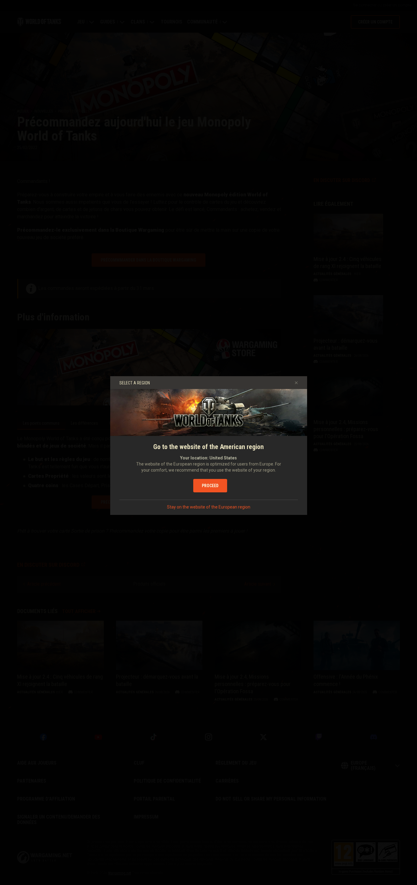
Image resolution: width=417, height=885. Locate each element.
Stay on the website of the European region (208, 507)
